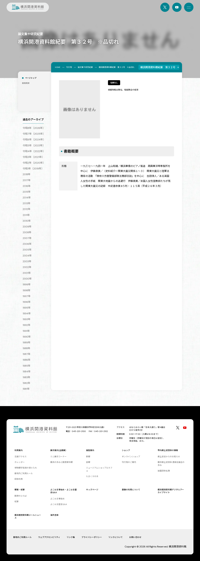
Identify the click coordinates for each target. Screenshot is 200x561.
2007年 (27, 238)
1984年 (27, 371)
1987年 (26, 354)
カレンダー (20, 462)
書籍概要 (26, 83)
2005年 (27, 249)
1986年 (26, 359)
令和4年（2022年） (34, 151)
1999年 (27, 284)
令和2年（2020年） (34, 162)
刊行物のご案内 (129, 462)
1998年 (26, 290)
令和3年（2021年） (33, 157)
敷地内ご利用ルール (24, 473)
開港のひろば (21, 496)
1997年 (27, 296)
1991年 (26, 331)
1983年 (26, 377)
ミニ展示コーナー (58, 456)
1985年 (26, 365)
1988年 (26, 348)
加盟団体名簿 (164, 470)
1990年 (27, 336)
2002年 (27, 267)
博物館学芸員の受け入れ (26, 467)
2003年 (27, 261)
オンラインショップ (131, 456)
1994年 (27, 313)
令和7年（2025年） (34, 133)
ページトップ (30, 78)
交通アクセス (21, 456)
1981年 (26, 388)
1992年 (26, 325)
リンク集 (71, 537)
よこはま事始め (57, 498)
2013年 (26, 203)
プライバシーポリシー (92, 537)
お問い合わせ (135, 537)
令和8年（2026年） (34, 128)
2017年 (27, 180)
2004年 (27, 255)
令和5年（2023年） (34, 145)
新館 (88, 456)
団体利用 (19, 479)
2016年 (27, 186)
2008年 (27, 232)
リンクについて (115, 537)
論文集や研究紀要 (85, 67)
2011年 (26, 215)
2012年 (26, 209)
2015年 (27, 191)
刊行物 (69, 67)
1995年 (27, 307)
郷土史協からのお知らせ (169, 456)
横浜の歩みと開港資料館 (61, 462)
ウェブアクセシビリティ (49, 537)
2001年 (27, 273)
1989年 (26, 342)
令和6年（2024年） (34, 139)
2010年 (27, 220)
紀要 (17, 501)
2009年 (27, 226)
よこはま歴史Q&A (58, 504)
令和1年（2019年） (33, 168)
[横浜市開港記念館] (28, 7)
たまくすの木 (92, 476)
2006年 (27, 244)
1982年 (26, 383)
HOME (57, 67)
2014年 (27, 197)
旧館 (88, 462)
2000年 (27, 278)
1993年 (26, 319)
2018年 (26, 174)
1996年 (27, 302)
